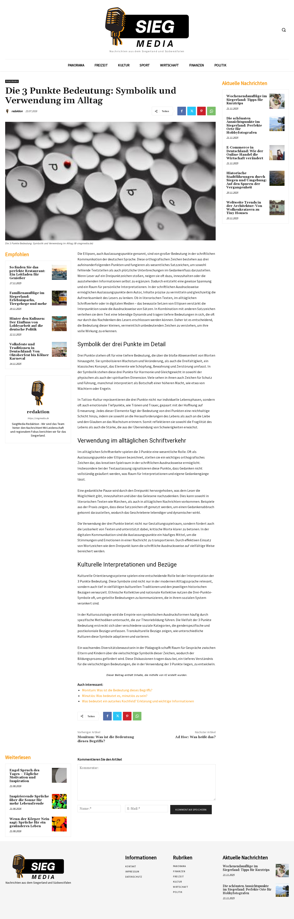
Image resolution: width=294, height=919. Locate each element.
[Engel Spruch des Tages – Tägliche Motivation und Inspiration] (59, 775)
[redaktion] (8, 111)
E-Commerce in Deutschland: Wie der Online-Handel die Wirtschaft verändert (244, 153)
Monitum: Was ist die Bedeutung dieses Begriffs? (117, 690)
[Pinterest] (201, 111)
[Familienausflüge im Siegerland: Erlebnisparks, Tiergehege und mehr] (59, 298)
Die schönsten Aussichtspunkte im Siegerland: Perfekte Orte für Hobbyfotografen (244, 125)
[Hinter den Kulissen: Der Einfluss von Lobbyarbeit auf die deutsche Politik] (59, 323)
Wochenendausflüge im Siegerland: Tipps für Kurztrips (246, 99)
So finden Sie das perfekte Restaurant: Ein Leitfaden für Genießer (27, 272)
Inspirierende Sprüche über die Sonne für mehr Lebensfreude (29, 800)
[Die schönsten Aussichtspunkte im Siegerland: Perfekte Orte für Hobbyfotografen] (277, 123)
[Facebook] (181, 111)
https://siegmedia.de (38, 418)
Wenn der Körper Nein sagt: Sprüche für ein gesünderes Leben (29, 822)
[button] (284, 30)
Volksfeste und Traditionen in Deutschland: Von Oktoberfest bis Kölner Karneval (29, 351)
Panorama (12, 81)
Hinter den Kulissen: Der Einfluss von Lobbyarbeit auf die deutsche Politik (27, 324)
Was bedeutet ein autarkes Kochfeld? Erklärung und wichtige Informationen (138, 701)
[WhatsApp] (211, 111)
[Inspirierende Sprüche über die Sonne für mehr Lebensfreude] (59, 801)
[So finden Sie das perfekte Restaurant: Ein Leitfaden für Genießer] (59, 272)
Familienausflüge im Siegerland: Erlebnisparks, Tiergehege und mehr (28, 298)
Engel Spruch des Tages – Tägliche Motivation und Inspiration (24, 775)
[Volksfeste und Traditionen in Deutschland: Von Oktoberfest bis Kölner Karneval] (59, 349)
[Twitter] (191, 111)
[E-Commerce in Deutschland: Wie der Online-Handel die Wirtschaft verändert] (277, 152)
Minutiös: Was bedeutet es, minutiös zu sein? (114, 696)
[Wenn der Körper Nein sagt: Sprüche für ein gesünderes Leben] (59, 824)
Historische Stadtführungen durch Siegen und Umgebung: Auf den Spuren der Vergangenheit (246, 180)
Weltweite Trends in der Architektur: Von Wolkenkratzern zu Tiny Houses (244, 207)
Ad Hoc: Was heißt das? (195, 737)
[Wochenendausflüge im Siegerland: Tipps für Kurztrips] (277, 101)
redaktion (17, 111)
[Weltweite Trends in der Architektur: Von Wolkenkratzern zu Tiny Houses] (277, 207)
